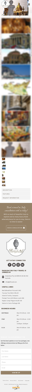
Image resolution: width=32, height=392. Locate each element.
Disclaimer (20, 380)
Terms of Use (6, 380)
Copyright (27, 380)
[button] (10, 265)
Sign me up (16, 373)
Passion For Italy (14, 384)
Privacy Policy (13, 380)
